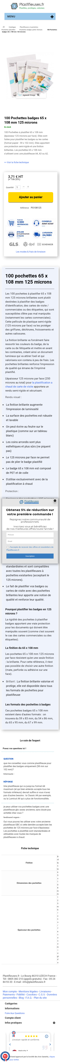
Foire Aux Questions (15, 1013)
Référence (24, 208)
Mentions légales (28, 991)
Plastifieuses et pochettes (29, 27)
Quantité (10, 187)
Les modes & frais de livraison (30, 251)
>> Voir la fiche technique (16, 162)
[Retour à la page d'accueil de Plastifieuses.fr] (30, 6)
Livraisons (45, 991)
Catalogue (12, 27)
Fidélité (21, 994)
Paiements (9, 994)
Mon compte (10, 991)
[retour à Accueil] (3, 27)
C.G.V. (42, 994)
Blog (21, 997)
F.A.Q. (29, 997)
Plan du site (40, 997)
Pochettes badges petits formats (30, 30)
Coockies (32, 994)
